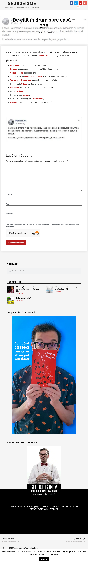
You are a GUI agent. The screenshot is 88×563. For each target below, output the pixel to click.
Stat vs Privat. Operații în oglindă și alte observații (67, 288)
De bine (35, 33)
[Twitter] (76, 3)
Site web (9, 213)
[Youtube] (80, 3)
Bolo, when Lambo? (23, 298)
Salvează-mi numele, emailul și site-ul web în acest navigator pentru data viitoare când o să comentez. (42, 226)
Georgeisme (22, 3)
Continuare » (20, 293)
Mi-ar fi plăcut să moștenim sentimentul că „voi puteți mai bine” (27, 289)
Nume (9, 195)
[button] (56, 5)
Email (9, 204)
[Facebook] (71, 3)
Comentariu (11, 165)
